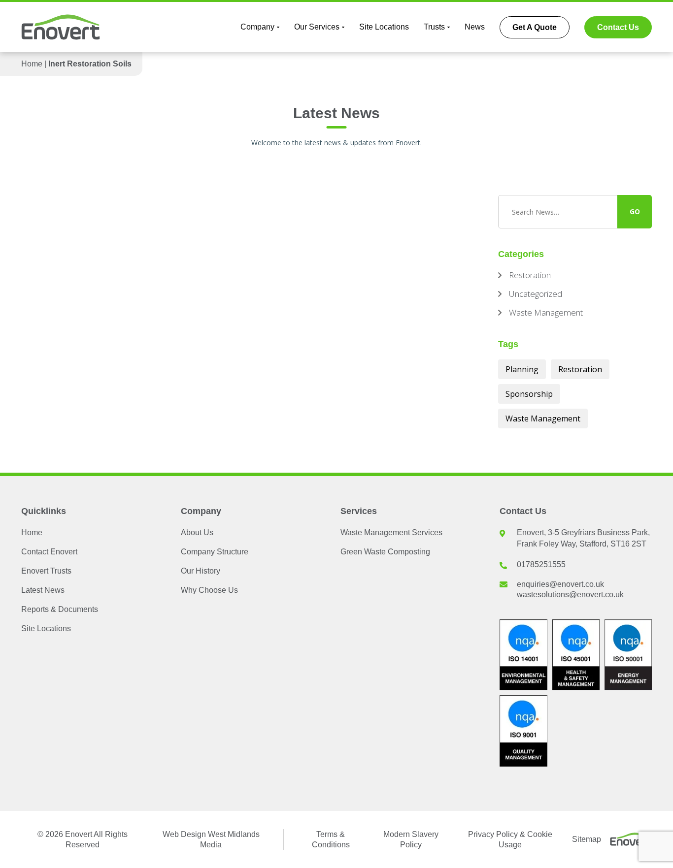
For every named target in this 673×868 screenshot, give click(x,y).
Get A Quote (534, 27)
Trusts (434, 27)
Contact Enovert (49, 551)
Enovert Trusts (46, 571)
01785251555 (541, 564)
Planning (521, 369)
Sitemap (586, 839)
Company (257, 27)
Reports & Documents (59, 609)
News (475, 27)
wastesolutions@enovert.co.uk (570, 594)
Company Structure (214, 551)
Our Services (316, 27)
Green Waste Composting (385, 551)
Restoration (580, 369)
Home (31, 64)
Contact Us (618, 27)
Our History (200, 571)
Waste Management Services (391, 532)
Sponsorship (529, 393)
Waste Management (542, 418)
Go (635, 211)
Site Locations (384, 27)
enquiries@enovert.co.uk (560, 584)
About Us (197, 532)
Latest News (43, 590)
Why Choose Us (209, 590)
